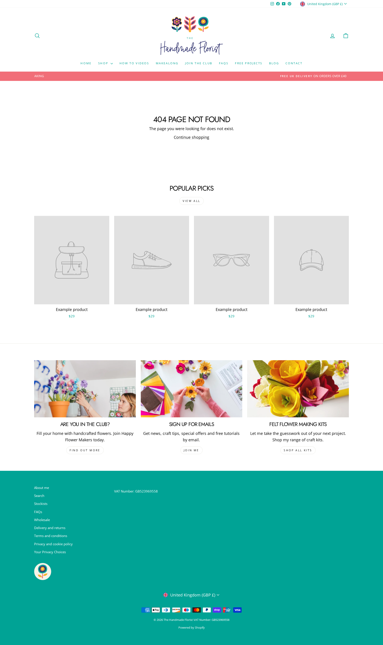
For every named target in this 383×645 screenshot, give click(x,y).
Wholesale (42, 520)
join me (191, 450)
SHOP (103, 63)
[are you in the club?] (85, 388)
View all (191, 201)
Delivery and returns (49, 528)
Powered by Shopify (191, 627)
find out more (85, 450)
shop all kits (298, 450)
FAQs (223, 63)
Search (39, 495)
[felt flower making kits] (298, 388)
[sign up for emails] (191, 388)
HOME (85, 63)
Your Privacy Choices (50, 552)
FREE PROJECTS (248, 63)
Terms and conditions (50, 536)
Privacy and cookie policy (53, 544)
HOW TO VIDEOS (134, 63)
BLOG (274, 63)
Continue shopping (191, 137)
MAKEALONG (167, 63)
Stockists (40, 503)
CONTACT (293, 63)
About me (41, 487)
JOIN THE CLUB (198, 63)
